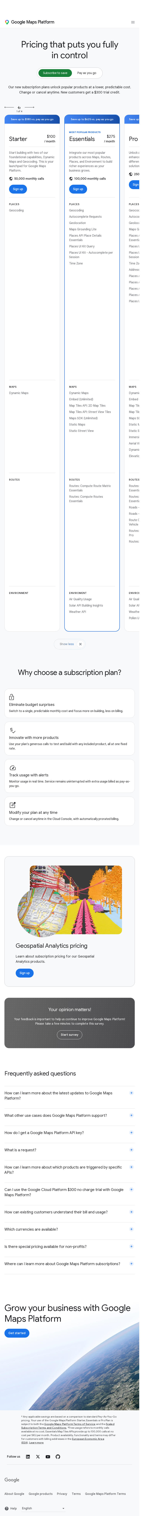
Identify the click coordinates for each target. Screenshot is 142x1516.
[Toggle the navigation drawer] (133, 22)
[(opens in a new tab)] (12, 1480)
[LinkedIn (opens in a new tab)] (28, 1456)
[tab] (55, 73)
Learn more (36, 1442)
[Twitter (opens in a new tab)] (38, 1456)
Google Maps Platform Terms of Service (70, 1424)
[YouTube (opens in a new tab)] (48, 1456)
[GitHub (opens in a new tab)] (58, 1456)
